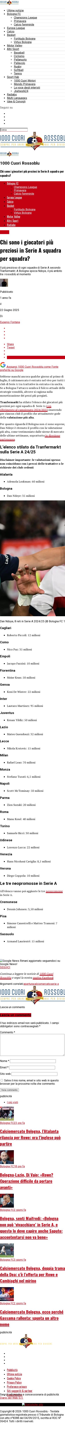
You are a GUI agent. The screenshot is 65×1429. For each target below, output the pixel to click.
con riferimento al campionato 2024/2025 (25, 408)
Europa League (16, 28)
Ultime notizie (15, 10)
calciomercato (41, 984)
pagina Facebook (43, 977)
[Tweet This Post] (36, 331)
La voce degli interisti (27, 87)
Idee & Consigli (16, 101)
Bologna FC (14, 14)
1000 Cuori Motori (25, 80)
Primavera (20, 21)
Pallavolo (19, 63)
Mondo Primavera (24, 84)
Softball (18, 70)
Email (4, 1067)
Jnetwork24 (21, 91)
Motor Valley (14, 45)
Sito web (5, 1073)
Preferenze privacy (17, 1387)
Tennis (18, 73)
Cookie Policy (14, 1378)
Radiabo (12, 94)
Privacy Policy (14, 1382)
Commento (7, 1032)
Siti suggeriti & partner (19, 1391)
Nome (4, 1061)
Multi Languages (17, 98)
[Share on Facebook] (36, 328)
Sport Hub (13, 77)
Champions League (25, 17)
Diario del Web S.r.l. (11, 1397)
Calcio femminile (24, 24)
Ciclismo (19, 56)
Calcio (10, 31)
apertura (28, 984)
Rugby (17, 66)
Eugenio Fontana (10, 322)
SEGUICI (5, 967)
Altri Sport (13, 49)
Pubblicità (12, 1370)
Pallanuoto (20, 59)
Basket (11, 35)
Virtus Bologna (23, 42)
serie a (54, 984)
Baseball (19, 52)
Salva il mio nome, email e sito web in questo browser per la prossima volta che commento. (29, 1082)
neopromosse (54, 891)
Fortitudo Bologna (24, 38)
